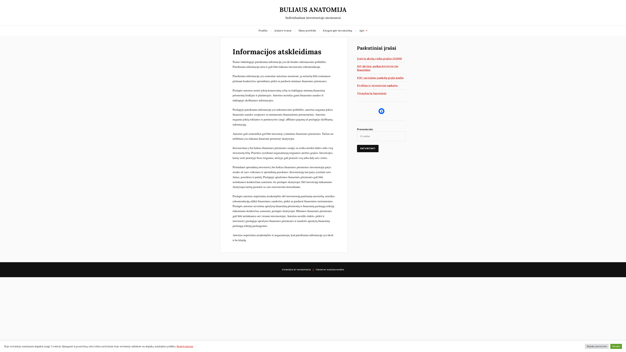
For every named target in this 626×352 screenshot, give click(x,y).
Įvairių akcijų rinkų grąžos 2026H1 (379, 58)
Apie (362, 30)
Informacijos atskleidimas (277, 51)
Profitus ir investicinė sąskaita (377, 85)
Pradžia (263, 30)
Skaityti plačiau (185, 346)
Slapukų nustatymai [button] (597, 346)
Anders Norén (335, 269)
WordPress (304, 269)
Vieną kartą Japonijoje (372, 93)
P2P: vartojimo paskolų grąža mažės (380, 77)
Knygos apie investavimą (337, 30)
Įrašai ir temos (283, 30)
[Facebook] (381, 111)
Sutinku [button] (616, 346)
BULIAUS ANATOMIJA (313, 10)
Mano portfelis (307, 30)
